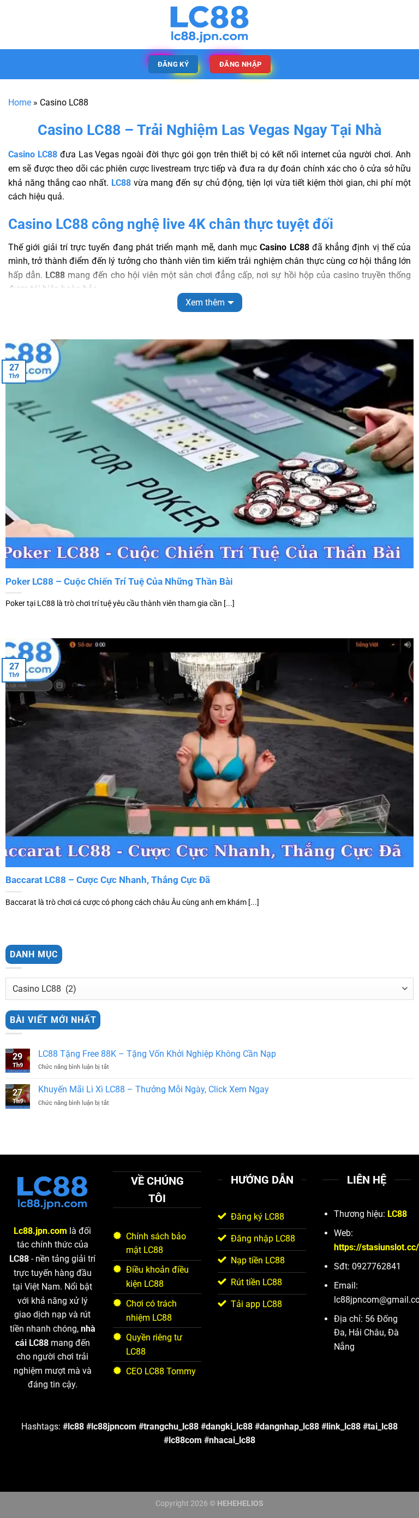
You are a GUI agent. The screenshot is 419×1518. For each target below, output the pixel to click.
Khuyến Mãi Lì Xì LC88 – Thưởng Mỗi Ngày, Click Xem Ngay (153, 1089)
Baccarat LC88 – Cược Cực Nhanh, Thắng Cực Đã (107, 880)
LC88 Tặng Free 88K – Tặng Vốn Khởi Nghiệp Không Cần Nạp (157, 1054)
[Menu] (14, 24)
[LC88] (209, 24)
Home (19, 102)
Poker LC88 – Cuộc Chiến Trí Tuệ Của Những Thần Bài (119, 581)
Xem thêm (205, 302)
